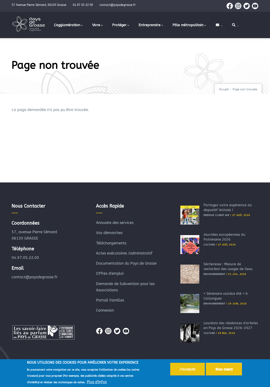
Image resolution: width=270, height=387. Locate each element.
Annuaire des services (115, 222)
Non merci (223, 369)
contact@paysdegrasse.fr (35, 277)
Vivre (96, 25)
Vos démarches (109, 232)
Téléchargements (111, 243)
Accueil (224, 89)
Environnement (214, 274)
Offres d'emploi (110, 273)
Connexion (105, 310)
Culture (209, 244)
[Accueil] (28, 24)
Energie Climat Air (216, 215)
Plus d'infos (97, 382)
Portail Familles (110, 300)
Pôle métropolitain (188, 25)
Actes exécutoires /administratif (124, 253)
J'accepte (187, 369)
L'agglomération (67, 25)
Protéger (119, 25)
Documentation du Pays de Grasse (126, 263)
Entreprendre (150, 25)
